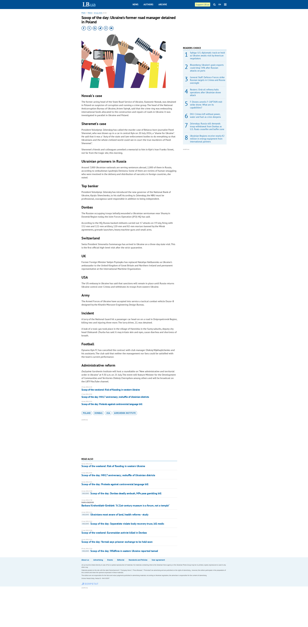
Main (83, 13)
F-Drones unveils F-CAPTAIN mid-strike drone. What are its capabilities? (206, 104)
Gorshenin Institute (125, 413)
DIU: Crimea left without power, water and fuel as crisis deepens (205, 115)
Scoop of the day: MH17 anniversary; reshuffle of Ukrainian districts (115, 397)
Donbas (98, 413)
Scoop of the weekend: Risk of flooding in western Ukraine (110, 389)
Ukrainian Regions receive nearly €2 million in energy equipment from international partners (207, 138)
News (135, 4)
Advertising (98, 560)
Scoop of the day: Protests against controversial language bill (111, 404)
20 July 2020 (98, 13)
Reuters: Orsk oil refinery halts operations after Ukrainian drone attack (205, 92)
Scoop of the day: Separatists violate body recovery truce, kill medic (123, 523)
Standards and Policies (138, 560)
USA (108, 413)
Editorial (120, 560)
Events (110, 560)
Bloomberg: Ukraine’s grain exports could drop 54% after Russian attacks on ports (207, 67)
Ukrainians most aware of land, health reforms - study (115, 514)
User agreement (158, 560)
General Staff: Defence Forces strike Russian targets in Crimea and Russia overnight (207, 80)
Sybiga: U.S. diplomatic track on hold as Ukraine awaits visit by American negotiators (207, 55)
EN (219, 4)
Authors (148, 4)
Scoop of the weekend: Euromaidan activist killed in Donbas (114, 532)
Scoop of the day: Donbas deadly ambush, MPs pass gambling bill (121, 493)
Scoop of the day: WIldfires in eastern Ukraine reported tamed (120, 551)
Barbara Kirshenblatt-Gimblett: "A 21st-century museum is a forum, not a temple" (125, 505)
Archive (162, 4)
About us (85, 560)
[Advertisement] (129, 438)
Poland (87, 413)
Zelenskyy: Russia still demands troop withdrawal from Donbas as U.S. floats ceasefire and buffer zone (207, 126)
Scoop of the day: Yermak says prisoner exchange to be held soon (117, 541)
